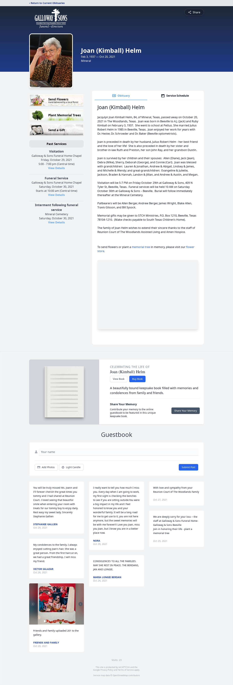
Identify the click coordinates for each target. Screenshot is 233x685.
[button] (56, 604)
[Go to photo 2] (46, 621)
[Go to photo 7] (57, 621)
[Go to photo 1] (45, 621)
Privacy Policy (106, 669)
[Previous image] (33, 604)
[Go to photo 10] (63, 621)
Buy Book (137, 378)
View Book (118, 378)
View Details (56, 168)
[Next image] (80, 604)
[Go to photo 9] (61, 621)
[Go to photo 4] (51, 621)
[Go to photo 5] (53, 621)
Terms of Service (126, 669)
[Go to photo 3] (48, 621)
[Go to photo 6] (55, 621)
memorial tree (141, 247)
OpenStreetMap (120, 675)
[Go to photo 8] (59, 621)
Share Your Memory (185, 410)
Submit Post (188, 467)
